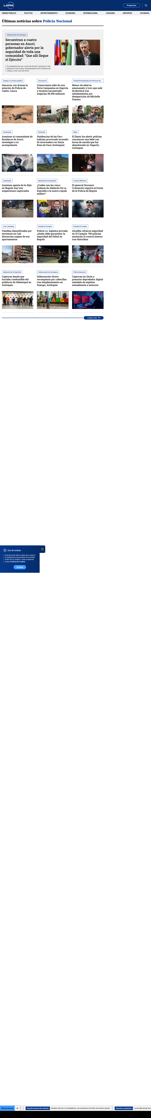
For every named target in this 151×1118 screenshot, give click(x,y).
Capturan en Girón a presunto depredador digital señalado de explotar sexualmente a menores (87, 280)
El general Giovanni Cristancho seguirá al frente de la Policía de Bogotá (87, 188)
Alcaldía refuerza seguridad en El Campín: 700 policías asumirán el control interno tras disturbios (87, 235)
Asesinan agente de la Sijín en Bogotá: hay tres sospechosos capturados (17, 188)
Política (28, 13)
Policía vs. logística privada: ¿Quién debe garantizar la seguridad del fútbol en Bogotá (52, 235)
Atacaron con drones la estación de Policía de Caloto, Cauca (15, 88)
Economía (70, 13)
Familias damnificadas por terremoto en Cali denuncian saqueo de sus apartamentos (17, 235)
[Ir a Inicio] (9, 5)
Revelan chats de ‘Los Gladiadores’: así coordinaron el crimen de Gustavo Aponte (53, 1108)
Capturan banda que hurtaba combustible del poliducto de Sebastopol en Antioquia (16, 280)
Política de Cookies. (18, 561)
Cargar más (92, 318)
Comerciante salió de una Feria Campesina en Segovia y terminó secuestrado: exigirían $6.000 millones (52, 89)
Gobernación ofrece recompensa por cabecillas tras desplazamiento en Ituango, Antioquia (52, 280)
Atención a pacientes (96, 1108)
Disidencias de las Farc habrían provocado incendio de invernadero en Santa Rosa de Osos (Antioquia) (52, 140)
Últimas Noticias (7, 1108)
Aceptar (20, 567)
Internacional (90, 13)
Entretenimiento (49, 13)
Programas (131, 5)
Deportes (127, 13)
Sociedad (144, 13)
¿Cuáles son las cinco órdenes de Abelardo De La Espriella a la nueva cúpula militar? (52, 189)
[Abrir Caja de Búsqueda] (146, 5)
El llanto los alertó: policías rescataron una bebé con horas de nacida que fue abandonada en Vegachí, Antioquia (87, 142)
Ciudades (110, 13)
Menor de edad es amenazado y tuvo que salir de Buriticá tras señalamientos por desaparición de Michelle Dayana (87, 92)
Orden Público (9, 13)
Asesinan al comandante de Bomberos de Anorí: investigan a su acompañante (17, 140)
